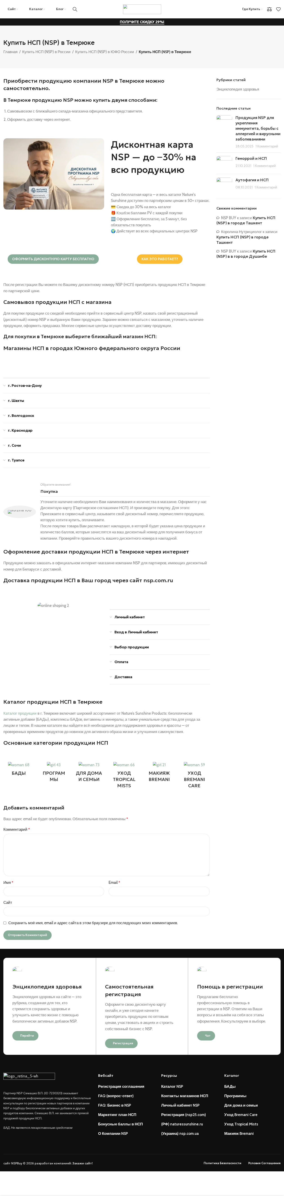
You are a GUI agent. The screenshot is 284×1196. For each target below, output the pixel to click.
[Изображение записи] (224, 132)
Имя (8, 882)
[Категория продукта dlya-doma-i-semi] (89, 773)
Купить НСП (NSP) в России (46, 52)
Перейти (27, 1036)
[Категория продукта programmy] (53, 773)
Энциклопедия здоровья (237, 89)
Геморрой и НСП (251, 158)
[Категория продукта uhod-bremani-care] (194, 776)
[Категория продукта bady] (18, 770)
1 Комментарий (266, 146)
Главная (10, 52)
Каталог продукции (20, 713)
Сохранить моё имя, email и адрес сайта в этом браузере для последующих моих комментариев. (93, 923)
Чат (208, 1036)
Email (114, 882)
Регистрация (123, 1043)
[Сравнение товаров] (269, 9)
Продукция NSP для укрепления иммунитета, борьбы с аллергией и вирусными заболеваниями (258, 128)
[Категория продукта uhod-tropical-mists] (124, 776)
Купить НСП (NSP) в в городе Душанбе (245, 254)
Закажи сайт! (82, 1163)
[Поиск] (74, 9)
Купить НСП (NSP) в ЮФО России (104, 52)
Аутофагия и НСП (252, 179)
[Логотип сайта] (142, 8)
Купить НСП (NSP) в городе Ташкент (245, 220)
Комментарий (16, 829)
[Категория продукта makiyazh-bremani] (159, 773)
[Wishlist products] (278, 9)
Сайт (7, 902)
